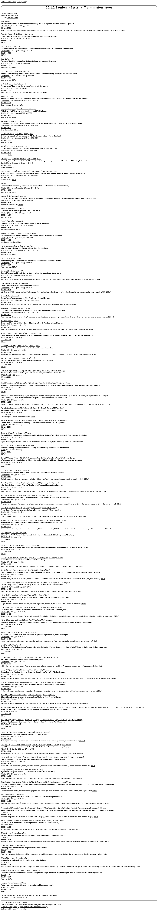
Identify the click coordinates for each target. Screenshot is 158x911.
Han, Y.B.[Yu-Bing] (16, 445)
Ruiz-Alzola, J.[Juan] (64, 808)
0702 (9, 28)
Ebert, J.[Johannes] (34, 821)
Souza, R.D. (11, 34)
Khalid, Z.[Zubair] (49, 695)
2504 (9, 726)
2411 (9, 639)
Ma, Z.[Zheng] (48, 670)
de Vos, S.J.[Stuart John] (9, 333)
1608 (9, 228)
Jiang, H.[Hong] (17, 782)
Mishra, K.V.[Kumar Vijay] (79, 396)
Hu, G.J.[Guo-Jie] (6, 558)
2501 (9, 676)
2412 (9, 651)
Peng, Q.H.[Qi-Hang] (49, 508)
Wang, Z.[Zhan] (22, 620)
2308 (9, 527)
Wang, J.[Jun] (20, 508)
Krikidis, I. (4, 184)
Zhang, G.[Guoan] (52, 745)
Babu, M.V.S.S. (21, 883)
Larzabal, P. (32, 632)
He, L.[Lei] (38, 657)
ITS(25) (3, 587)
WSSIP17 (4, 862)
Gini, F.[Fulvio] (54, 483)
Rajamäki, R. (5, 296)
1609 (9, 252)
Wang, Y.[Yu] (14, 383)
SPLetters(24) (5, 263)
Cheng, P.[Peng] (45, 682)
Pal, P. (16, 321)
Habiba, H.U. (22, 858)
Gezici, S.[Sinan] (34, 346)
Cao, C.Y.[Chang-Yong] (19, 533)
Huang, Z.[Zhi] (64, 757)
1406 (9, 103)
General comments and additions (12, 905)
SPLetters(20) (5, 51)
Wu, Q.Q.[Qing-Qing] (20, 558)
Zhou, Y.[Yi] (5, 458)
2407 (9, 602)
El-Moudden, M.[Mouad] (9, 808)
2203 (9, 402)
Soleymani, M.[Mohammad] (27, 520)
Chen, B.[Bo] (45, 408)
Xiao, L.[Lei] (5, 445)
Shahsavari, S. (5, 308)
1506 (9, 153)
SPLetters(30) (5, 512)
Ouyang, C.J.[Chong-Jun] (26, 732)
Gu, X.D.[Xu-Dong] (43, 707)
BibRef (123, 30)
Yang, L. (22, 246)
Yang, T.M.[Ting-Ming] (21, 470)
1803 (9, 852)
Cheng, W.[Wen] (84, 707)
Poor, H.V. (10, 59)
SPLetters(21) (5, 76)
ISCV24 (3, 812)
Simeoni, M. (21, 846)
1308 (9, 90)
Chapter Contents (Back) (9, 13)
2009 (9, 340)
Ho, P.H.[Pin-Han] (65, 745)
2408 (9, 664)
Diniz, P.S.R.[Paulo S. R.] (51, 657)
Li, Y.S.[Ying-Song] (28, 657)
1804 (9, 277)
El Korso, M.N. (12, 632)
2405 (9, 589)
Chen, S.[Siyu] (5, 745)
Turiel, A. (13, 234)
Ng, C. (23, 308)
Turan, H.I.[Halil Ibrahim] (23, 421)
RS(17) (3, 712)
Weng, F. (10, 221)
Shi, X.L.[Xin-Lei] (6, 570)
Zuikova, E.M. (36, 159)
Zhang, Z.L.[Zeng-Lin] (19, 371)
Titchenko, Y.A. (6, 159)
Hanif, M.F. (18, 71)
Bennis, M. (29, 34)
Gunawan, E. (12, 209)
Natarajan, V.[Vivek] (36, 770)
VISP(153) (4, 26)
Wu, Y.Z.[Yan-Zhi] (36, 670)
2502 (9, 689)
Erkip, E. (29, 308)
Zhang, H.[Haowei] (30, 608)
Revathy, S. (13, 858)
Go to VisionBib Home (8, 2)
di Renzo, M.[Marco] (23, 433)
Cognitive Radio (12, 18)
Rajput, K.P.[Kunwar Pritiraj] (34, 396)
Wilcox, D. (32, 109)
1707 (9, 864)
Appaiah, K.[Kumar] (21, 770)
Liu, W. (8, 258)
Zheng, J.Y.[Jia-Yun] (43, 371)
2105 (9, 827)
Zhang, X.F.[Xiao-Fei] (20, 570)
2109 (9, 352)
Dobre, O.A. (13, 96)
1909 (9, 315)
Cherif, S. (23, 870)
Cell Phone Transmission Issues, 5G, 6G (14, 898)
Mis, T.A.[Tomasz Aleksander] (11, 358)
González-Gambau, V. (24, 234)
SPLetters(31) (5, 562)
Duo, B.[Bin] (16, 583)
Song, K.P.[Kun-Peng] (75, 720)
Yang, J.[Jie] (32, 371)
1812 (9, 302)
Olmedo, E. (36, 234)
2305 (9, 514)
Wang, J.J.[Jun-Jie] (18, 720)
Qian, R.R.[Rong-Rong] (9, 109)
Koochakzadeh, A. (7, 321)
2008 (9, 327)
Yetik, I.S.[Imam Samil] (40, 421)
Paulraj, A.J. (18, 47)
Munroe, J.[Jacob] (37, 333)
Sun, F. (10, 47)
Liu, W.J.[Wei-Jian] (44, 608)
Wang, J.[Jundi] (53, 757)
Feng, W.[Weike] (56, 608)
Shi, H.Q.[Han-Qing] (8, 707)
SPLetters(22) (5, 113)
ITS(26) (3, 749)
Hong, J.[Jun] (24, 383)
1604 (9, 215)
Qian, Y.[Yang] (45, 570)
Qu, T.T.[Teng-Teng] (57, 408)
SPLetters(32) (5, 674)
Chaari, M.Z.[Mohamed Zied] (47, 808)
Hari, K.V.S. (15, 121)
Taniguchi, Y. (13, 196)
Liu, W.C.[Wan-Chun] (58, 682)
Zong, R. (14, 258)
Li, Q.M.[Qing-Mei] (17, 408)
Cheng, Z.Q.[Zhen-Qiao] (9, 732)
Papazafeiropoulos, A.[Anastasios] (12, 795)
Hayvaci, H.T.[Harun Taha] (58, 421)
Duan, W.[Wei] (26, 745)
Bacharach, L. (23, 632)
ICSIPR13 (4, 887)
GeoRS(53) (4, 163)
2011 (9, 839)
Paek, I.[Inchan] (36, 171)
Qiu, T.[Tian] (5, 383)
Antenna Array (13, 16)
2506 (9, 739)
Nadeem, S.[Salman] (35, 695)
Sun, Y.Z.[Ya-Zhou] (21, 595)
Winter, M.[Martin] (21, 821)
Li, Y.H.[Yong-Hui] (64, 583)
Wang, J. (16, 246)
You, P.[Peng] (33, 620)
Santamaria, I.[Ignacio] (9, 520)
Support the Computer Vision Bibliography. (33, 907)
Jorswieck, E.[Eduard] (45, 520)
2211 (9, 452)
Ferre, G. (29, 870)
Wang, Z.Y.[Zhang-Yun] (43, 458)
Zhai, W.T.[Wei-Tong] (8, 483)
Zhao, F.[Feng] (6, 720)
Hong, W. (29, 246)
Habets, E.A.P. (13, 84)
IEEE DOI (4, 40)
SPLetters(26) (5, 313)
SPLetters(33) (5, 761)
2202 (9, 390)
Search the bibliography (9, 907)
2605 (9, 764)
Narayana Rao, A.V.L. (8, 883)
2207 (9, 439)
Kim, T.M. (4, 47)
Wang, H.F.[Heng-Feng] (9, 757)
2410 (9, 614)
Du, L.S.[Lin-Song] (23, 670)
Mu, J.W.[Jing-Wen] (62, 383)
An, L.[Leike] (5, 408)
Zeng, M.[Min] (43, 782)
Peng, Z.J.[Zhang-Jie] (17, 146)
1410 (9, 115)
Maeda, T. (4, 196)
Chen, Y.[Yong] (6, 533)
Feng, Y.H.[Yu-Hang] (8, 682)
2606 (9, 801)
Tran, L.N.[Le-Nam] (7, 71)
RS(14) (3, 387)
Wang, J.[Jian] (33, 595)
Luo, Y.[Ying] (66, 782)
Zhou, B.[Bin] (19, 545)
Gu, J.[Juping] (15, 745)
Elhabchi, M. (5, 833)
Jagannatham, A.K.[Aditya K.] (99, 396)
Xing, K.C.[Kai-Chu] (35, 383)
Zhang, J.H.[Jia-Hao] (77, 757)
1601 (9, 203)
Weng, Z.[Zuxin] (28, 445)
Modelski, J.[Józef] (28, 358)
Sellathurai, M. (22, 109)
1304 (9, 889)
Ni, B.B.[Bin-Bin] (30, 707)
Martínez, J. (5, 234)
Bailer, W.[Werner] (7, 821)
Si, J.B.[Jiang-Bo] (42, 558)
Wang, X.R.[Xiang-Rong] (24, 483)
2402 (9, 539)
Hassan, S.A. (19, 271)
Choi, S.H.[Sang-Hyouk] (9, 171)
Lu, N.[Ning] (56, 458)
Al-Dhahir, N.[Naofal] (56, 558)
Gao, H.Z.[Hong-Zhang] (39, 757)
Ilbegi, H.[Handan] (7, 421)
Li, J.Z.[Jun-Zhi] (6, 645)
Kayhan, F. (16, 283)
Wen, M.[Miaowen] (39, 745)
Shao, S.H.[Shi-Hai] (48, 495)
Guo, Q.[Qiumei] (55, 782)
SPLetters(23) (5, 213)
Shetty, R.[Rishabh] (7, 770)
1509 (9, 178)
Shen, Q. (21, 258)
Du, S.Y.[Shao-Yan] (49, 383)
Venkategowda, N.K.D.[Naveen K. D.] (57, 396)
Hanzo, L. (23, 121)
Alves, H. (4, 34)
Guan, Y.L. (21, 209)
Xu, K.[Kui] (32, 558)
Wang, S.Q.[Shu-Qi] (7, 545)
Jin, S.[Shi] (28, 146)
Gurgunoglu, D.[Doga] (8, 346)
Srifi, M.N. (13, 833)
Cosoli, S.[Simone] (24, 333)
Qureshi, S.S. (5, 271)
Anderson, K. (18, 221)
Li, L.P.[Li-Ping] (6, 657)
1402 (9, 78)
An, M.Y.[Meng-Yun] (45, 620)
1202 (9, 40)
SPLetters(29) (5, 400)
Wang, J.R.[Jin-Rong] (32, 720)
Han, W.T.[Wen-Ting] (58, 371)
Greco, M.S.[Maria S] (40, 483)
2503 (9, 714)
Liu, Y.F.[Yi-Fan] (6, 583)
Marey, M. (4, 96)
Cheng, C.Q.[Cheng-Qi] (32, 408)
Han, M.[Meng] (6, 371)
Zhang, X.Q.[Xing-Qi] (43, 732)
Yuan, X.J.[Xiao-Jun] (43, 583)
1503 (9, 128)
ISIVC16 (3, 875)
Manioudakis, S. (6, 22)
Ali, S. (12, 271)
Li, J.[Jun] (54, 583)
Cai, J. (3, 258)
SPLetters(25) (5, 275)
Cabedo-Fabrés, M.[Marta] (81, 808)
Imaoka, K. (21, 196)
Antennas (4, 16)
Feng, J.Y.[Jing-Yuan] (71, 707)
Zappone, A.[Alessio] (8, 433)
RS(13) (3, 362)
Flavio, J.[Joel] (47, 821)
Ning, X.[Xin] (16, 645)
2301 (9, 502)
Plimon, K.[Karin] (58, 821)
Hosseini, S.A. (15, 308)
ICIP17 (3, 850)
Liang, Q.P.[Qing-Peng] (9, 670)
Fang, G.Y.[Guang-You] (32, 545)
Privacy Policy (21, 2)
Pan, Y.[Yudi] (124, 707)
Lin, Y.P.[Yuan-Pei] (7, 470)
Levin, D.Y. (4, 84)
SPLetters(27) (5, 325)
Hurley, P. (13, 846)
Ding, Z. (3, 59)
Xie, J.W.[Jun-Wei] (17, 608)
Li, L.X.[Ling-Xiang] (7, 134)
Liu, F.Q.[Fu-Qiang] (67, 458)
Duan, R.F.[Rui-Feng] (22, 682)
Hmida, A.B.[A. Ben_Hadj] (10, 870)
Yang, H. (4, 221)
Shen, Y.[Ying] (36, 495)
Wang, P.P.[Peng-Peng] (8, 620)
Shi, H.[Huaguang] (29, 458)
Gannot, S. (22, 84)
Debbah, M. (20, 34)
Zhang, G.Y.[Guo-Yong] (33, 508)
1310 (9, 65)
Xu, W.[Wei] (5, 146)
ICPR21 (3, 825)
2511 (9, 751)
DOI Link (4, 28)
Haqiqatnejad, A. (6, 283)
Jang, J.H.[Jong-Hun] (49, 171)
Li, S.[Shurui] (34, 682)
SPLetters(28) (5, 350)
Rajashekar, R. (6, 121)
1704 (9, 265)
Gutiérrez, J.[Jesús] (60, 520)
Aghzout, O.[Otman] (98, 808)
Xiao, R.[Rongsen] (24, 757)
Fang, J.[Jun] (28, 134)
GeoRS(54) (4, 200)
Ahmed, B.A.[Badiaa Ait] (27, 808)
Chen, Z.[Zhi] (19, 134)
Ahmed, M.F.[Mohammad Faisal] (12, 396)
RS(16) (3, 537)
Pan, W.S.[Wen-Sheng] (23, 495)
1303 (9, 53)
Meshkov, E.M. (25, 159)
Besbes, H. (37, 870)
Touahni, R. (22, 833)
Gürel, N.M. (5, 846)
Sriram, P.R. (5, 858)
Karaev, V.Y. (15, 159)
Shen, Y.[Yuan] (43, 595)
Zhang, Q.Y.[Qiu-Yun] (30, 782)
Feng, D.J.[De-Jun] (61, 720)
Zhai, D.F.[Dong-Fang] (136, 707)
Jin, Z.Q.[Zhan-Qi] (15, 458)
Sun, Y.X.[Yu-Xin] (33, 570)
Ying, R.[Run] (16, 657)
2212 (9, 464)
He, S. (3, 246)
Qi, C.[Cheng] (5, 608)
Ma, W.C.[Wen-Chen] (98, 707)
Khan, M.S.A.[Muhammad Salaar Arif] (14, 695)
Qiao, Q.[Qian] (6, 782)
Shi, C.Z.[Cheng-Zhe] (8, 495)
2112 (9, 377)
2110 (9, 365)
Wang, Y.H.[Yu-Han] (7, 595)
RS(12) (3, 338)
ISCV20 (3, 837)
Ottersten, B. (25, 283)
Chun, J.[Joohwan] (24, 171)
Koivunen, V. (15, 296)
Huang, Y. (9, 246)
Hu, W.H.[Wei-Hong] (47, 720)
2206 (9, 415)
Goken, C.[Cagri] (22, 346)
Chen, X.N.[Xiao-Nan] (8, 508)
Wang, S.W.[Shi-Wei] (57, 707)
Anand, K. (4, 209)
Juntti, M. (26, 71)
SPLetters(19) (5, 38)
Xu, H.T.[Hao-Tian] (113, 707)
